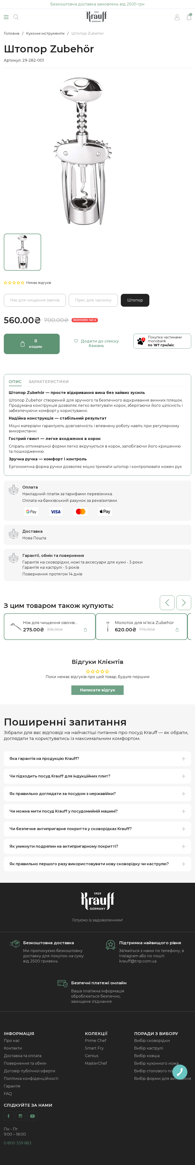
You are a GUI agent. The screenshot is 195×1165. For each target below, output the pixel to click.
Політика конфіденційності (31, 1078)
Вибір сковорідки (152, 1040)
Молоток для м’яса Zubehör (144, 622)
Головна (11, 33)
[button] (14, 282)
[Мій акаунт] (177, 17)
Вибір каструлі (148, 1048)
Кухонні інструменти (45, 33)
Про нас (12, 1040)
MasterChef (96, 1063)
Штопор (135, 300)
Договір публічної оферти (29, 1071)
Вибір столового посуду (158, 1071)
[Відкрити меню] (6, 17)
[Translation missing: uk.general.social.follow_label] (8, 1116)
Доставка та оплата (22, 1056)
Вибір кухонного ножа (156, 1063)
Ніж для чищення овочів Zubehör (49, 623)
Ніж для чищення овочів (34, 300)
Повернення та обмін (25, 1063)
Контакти (13, 1048)
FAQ (8, 1093)
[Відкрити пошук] (16, 17)
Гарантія (12, 1086)
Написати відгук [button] (97, 690)
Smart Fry (94, 1048)
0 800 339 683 (17, 1143)
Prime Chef (95, 1040)
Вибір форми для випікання (162, 1078)
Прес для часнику (93, 300)
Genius (91, 1056)
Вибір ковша (147, 1056)
